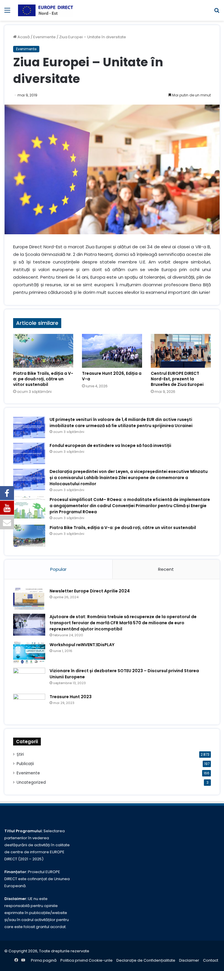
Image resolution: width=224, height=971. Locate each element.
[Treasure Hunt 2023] (29, 705)
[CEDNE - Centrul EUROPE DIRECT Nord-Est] (45, 10)
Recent (166, 569)
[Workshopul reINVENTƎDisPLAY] (29, 653)
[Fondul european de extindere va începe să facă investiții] (29, 453)
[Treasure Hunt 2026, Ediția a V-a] (112, 351)
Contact (210, 960)
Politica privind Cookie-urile (86, 960)
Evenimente (44, 37)
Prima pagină (44, 960)
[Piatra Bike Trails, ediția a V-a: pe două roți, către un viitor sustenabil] (43, 351)
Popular (58, 569)
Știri (20, 754)
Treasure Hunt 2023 (71, 697)
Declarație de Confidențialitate (145, 960)
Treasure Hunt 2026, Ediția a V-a (111, 376)
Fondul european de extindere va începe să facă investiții (110, 445)
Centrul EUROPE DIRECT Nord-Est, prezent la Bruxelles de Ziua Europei (177, 378)
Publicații (25, 764)
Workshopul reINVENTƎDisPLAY (82, 645)
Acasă (23, 37)
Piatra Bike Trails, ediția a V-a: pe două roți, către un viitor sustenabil (43, 378)
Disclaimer (189, 960)
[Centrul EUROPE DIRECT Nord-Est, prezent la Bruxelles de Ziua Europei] (181, 351)
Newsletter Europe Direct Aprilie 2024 (90, 591)
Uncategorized (31, 782)
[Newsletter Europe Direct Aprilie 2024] (29, 599)
